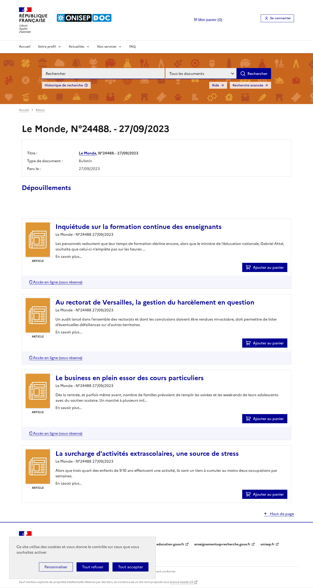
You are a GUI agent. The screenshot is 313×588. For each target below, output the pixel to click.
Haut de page (281, 514)
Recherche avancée (248, 85)
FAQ (132, 46)
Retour (40, 110)
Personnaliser (55, 567)
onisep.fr (268, 544)
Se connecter (280, 18)
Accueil (24, 46)
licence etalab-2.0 (181, 582)
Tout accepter (130, 567)
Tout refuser (92, 567)
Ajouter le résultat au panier (51, 208)
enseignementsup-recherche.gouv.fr (222, 544)
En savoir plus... (68, 256)
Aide (215, 85)
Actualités (76, 46)
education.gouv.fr (170, 544)
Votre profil (47, 46)
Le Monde (87, 153)
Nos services (106, 46)
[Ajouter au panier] (249, 267)
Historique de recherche (64, 85)
